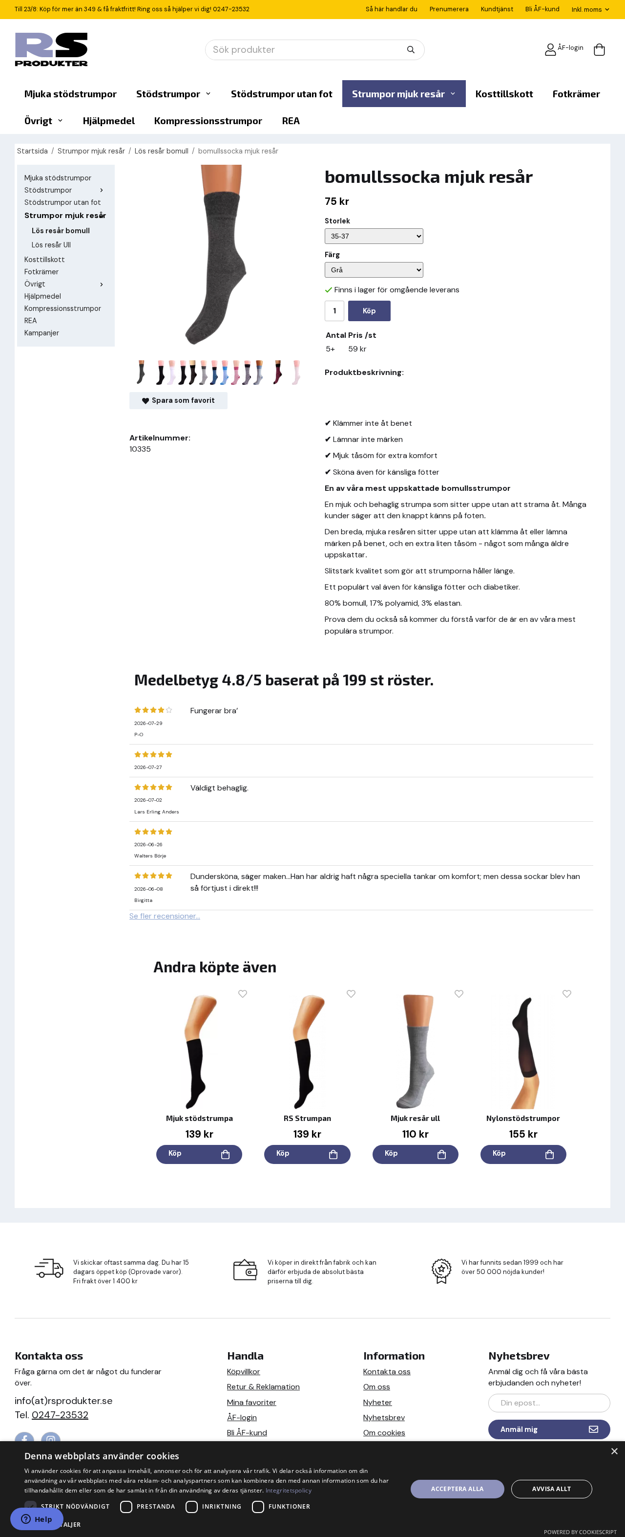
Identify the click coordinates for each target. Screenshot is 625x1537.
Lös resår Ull (51, 245)
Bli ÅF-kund (542, 9)
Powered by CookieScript (580, 1532)
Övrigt (38, 120)
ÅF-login (570, 48)
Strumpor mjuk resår (398, 93)
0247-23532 (231, 9)
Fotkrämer (576, 93)
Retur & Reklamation (263, 1387)
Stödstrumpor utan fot (282, 93)
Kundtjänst (497, 9)
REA (291, 120)
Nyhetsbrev (384, 1417)
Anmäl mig (519, 1429)
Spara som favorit (182, 400)
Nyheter (377, 1402)
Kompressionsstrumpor (208, 120)
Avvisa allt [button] (551, 1489)
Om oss (376, 1387)
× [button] (614, 1451)
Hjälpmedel (109, 120)
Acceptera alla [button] (457, 1489)
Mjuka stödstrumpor (70, 93)
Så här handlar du (391, 9)
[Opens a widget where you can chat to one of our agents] (36, 1520)
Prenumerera (449, 9)
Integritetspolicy (289, 1490)
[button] (210, 1524)
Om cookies (384, 1432)
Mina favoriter (251, 1402)
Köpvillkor (243, 1371)
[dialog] (312, 1489)
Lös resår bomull (61, 230)
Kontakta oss (387, 1371)
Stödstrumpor (168, 93)
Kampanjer (41, 333)
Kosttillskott (504, 93)
